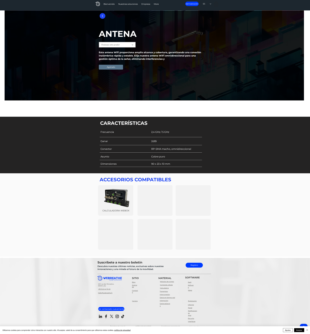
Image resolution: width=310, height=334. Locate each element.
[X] (111, 316)
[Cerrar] (307, 330)
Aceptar (299, 330)
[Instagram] (117, 316)
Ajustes (288, 330)
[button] (128, 4)
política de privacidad (122, 330)
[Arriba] (102, 16)
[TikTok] (122, 316)
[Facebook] (106, 316)
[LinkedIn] (100, 316)
